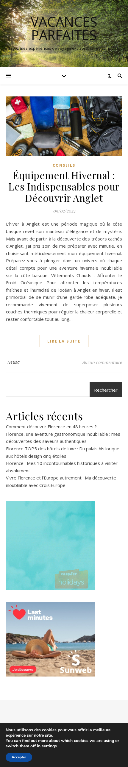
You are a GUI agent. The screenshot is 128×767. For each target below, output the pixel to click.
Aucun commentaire (102, 362)
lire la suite (64, 341)
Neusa (13, 362)
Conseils (64, 165)
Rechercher (106, 390)
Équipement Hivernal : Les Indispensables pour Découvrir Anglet (64, 186)
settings (49, 746)
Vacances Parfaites (64, 28)
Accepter (19, 757)
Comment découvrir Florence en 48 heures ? (51, 426)
